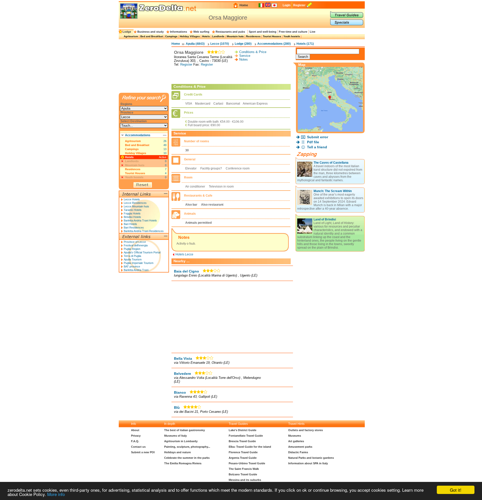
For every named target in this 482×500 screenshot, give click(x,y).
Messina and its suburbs (245, 479)
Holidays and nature (177, 452)
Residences (253, 36)
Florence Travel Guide (243, 452)
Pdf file (313, 142)
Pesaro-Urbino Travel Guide (247, 463)
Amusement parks (300, 446)
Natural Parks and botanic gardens (311, 457)
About (135, 430)
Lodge (127, 31)
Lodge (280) (243, 44)
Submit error (317, 137)
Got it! (455, 490)
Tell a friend (317, 147)
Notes (243, 59)
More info (56, 494)
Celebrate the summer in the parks (187, 457)
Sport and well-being (262, 31)
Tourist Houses (272, 36)
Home (243, 5)
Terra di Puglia (132, 255)
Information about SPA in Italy (308, 463)
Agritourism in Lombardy (181, 441)
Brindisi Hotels (132, 216)
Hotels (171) (305, 44)
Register (299, 5)
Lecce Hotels (132, 199)
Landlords (218, 36)
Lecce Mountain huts (136, 206)
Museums (294, 435)
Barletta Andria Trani (136, 269)
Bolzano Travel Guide (243, 474)
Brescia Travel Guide (242, 441)
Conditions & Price (252, 52)
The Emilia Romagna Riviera (182, 463)
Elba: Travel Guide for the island (250, 446)
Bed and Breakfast (151, 36)
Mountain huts (235, 36)
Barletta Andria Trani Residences (144, 231)
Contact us (138, 446)
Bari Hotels (130, 223)
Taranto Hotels (133, 209)
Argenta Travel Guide (243, 457)
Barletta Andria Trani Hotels (140, 220)
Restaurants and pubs (230, 31)
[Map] (330, 130)
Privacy (136, 435)
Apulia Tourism (133, 259)
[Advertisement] (232, 75)
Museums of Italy (175, 435)
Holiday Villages (190, 36)
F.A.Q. (135, 441)
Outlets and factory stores (305, 430)
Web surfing (201, 31)
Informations (178, 31)
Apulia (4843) (195, 44)
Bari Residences (134, 227)
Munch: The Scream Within (333, 191)
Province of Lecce (135, 241)
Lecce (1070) (219, 44)
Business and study (150, 31)
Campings (171, 36)
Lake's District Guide (242, 430)
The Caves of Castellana (331, 162)
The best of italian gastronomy (184, 430)
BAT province (132, 266)
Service (244, 56)
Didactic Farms (298, 452)
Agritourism (131, 36)
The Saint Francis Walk (244, 468)
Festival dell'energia (136, 245)
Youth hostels (291, 36)
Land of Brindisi (325, 219)
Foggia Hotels (132, 213)
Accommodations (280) (274, 44)
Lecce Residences (135, 202)
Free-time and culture (293, 31)
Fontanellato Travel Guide (246, 435)
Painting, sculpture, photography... (187, 446)
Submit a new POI (143, 452)
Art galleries (296, 441)
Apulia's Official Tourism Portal (142, 252)
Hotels (206, 36)
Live (312, 31)
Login (286, 5)
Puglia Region (132, 248)
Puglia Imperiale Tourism (138, 262)
